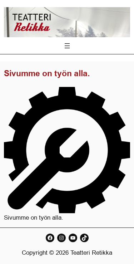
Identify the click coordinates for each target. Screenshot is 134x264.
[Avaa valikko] (67, 45)
